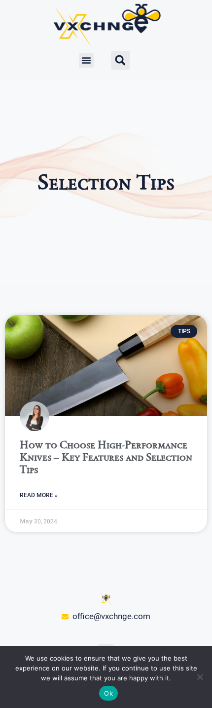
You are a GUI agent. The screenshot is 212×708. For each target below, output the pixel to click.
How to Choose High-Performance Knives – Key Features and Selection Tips (106, 456)
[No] (200, 677)
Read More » (39, 495)
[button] (86, 60)
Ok (108, 693)
